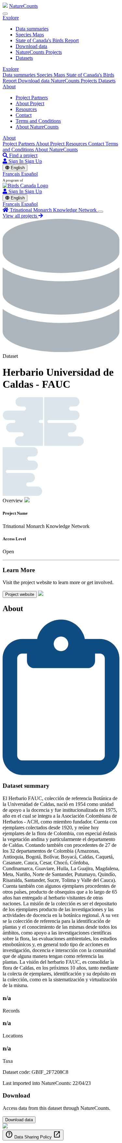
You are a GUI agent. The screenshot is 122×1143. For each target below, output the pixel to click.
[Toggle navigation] (5, 14)
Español (29, 174)
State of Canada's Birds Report (47, 40)
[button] (11, 17)
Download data (31, 46)
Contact (24, 115)
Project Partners (32, 97)
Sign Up (33, 161)
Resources (26, 109)
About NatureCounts (37, 127)
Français (12, 174)
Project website (19, 594)
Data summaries (32, 28)
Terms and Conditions (38, 121)
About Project (30, 103)
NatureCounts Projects (39, 52)
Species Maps (30, 34)
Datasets (24, 58)
